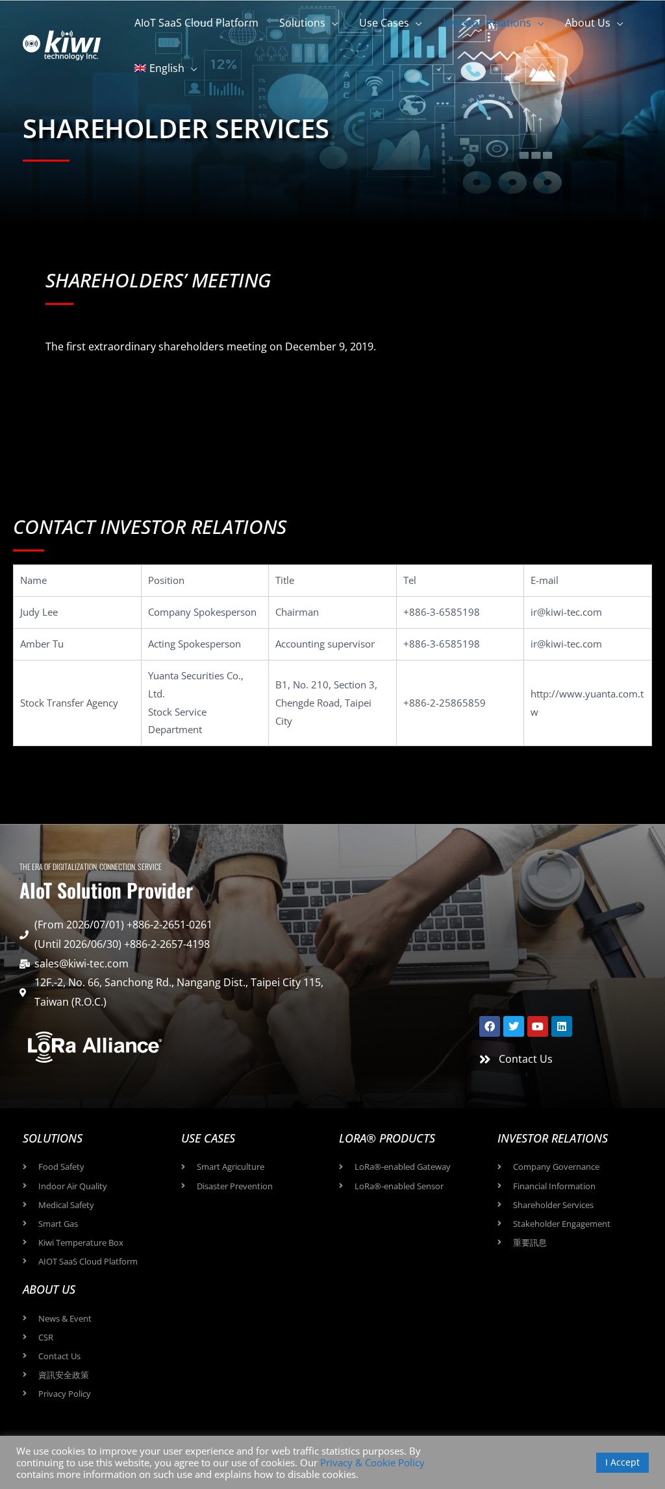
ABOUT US (49, 1289)
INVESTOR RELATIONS (552, 1138)
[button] (331, 22)
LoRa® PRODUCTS (387, 1138)
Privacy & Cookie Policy (372, 1462)
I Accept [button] (622, 1462)
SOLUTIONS (52, 1138)
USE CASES (208, 1138)
